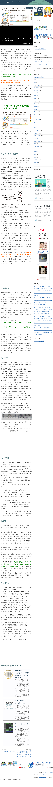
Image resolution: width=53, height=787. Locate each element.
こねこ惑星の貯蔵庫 (49, 772)
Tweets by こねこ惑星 (39, 341)
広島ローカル (37, 141)
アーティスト (36, 159)
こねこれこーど (42, 777)
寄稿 (35, 154)
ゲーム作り (36, 95)
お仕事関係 (36, 87)
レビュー (36, 133)
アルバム (36, 162)
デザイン (36, 98)
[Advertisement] (16, 275)
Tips (35, 82)
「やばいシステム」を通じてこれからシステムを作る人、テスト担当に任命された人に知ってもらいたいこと (24, 754)
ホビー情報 (36, 124)
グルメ (35, 103)
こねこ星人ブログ (9, 2)
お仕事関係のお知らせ (38, 92)
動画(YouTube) (37, 135)
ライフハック (37, 130)
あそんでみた (36, 116)
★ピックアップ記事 (39, 77)
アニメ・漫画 (37, 85)
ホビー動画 (36, 138)
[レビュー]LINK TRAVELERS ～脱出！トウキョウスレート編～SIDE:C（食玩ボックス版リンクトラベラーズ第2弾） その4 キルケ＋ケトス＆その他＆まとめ (43, 291)
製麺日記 (36, 106)
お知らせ (36, 101)
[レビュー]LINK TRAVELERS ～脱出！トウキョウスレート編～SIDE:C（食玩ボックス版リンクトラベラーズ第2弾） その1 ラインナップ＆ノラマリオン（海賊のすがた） (43, 321)
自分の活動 (36, 146)
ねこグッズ (36, 122)
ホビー (35, 111)
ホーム (27, 8)
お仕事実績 (36, 151)
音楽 (35, 157)
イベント (36, 148)
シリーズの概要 (37, 119)
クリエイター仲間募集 (40, 49)
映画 (35, 143)
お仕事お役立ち (37, 90)
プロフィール (37, 22)
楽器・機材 (36, 164)
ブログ (30, 43)
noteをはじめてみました (8, 751)
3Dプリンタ (36, 114)
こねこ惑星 (41, 774)
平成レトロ (36, 127)
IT (31, 8)
